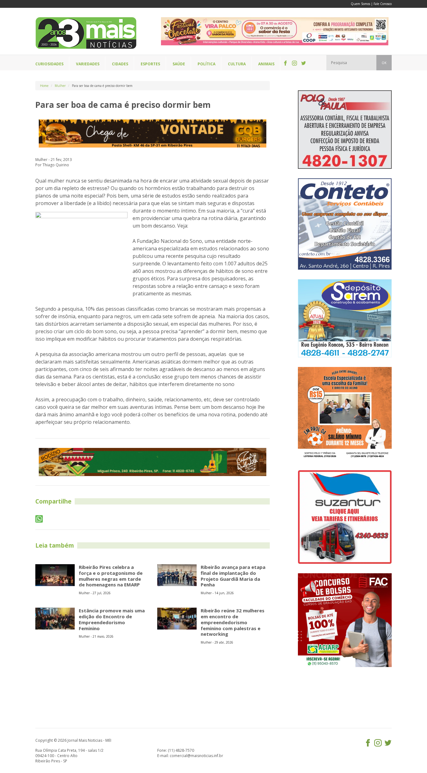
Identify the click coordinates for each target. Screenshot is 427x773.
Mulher (60, 85)
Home (44, 85)
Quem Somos (360, 4)
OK (384, 63)
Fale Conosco (383, 4)
